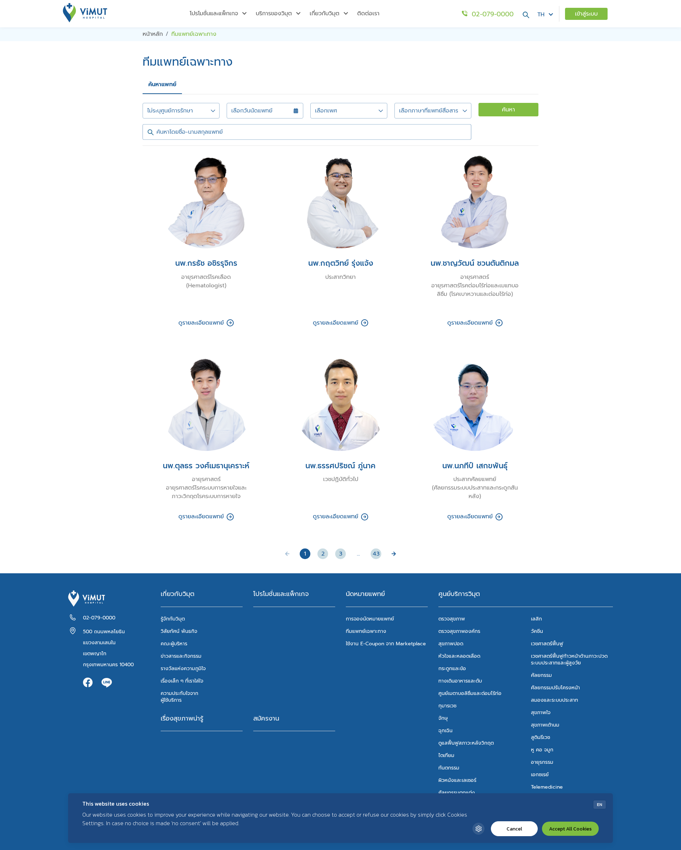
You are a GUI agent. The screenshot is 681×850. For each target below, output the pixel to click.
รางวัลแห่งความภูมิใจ (183, 668)
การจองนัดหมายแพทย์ (370, 619)
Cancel (514, 829)
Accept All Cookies (570, 829)
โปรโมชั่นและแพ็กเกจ (281, 594)
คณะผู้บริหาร (174, 643)
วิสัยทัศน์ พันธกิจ (179, 631)
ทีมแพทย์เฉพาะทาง (366, 631)
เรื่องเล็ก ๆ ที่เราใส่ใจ (182, 681)
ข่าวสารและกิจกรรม (181, 656)
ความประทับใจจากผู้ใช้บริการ (179, 696)
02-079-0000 (99, 618)
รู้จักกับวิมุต (173, 619)
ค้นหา (508, 109)
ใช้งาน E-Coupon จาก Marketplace (386, 643)
